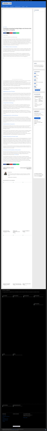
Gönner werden (8, 0)
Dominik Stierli (5, 31)
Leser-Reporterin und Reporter (13, 0)
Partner (23, 6)
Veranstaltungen (17, 6)
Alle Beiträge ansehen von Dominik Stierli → (12, 177)
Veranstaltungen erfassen (21, 0)
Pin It (11, 164)
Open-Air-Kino (35, 85)
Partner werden (25, 417)
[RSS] (43, 0)
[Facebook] (41, 0)
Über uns (18, 0)
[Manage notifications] (45, 429)
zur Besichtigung (16, 154)
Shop (26, 6)
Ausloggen (31, 0)
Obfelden (7, 6)
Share (5, 164)
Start (4, 6)
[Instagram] (42, 0)
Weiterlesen (36, 106)
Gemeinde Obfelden (41, 66)
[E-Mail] (44, 0)
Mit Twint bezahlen (37, 118)
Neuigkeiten (11, 6)
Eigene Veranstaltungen (27, 0)
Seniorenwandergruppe (36, 75)
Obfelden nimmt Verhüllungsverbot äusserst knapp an (16, 231)
